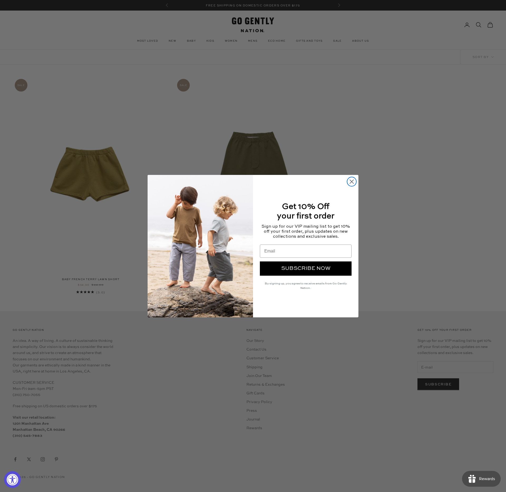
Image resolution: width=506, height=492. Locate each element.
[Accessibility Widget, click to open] (12, 479)
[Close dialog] (351, 181)
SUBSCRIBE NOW (305, 268)
